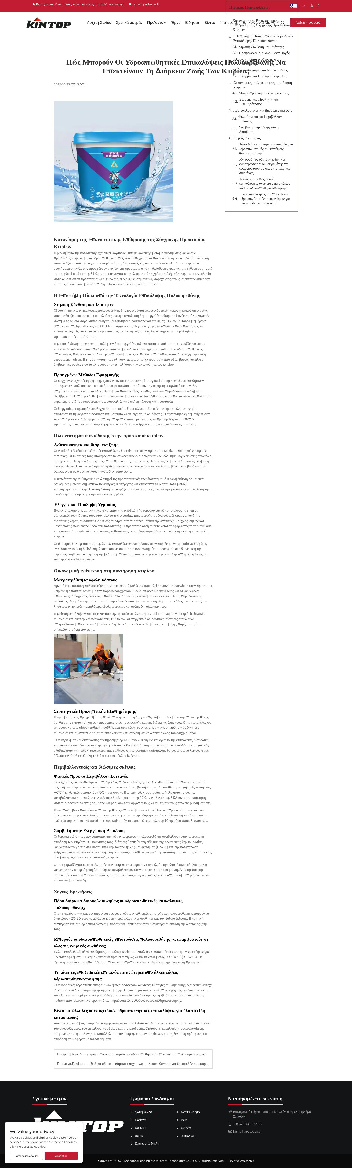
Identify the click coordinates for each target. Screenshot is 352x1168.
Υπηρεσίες (187, 1135)
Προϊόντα (155, 22)
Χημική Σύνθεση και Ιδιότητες (261, 46)
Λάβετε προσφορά (308, 22)
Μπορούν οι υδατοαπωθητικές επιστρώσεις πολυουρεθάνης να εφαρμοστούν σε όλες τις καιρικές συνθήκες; (264, 166)
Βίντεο (209, 22)
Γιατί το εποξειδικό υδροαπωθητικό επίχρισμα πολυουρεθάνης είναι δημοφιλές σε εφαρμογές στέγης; (149, 1063)
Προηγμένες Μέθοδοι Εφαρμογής (264, 53)
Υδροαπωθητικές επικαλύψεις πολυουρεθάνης (87, 310)
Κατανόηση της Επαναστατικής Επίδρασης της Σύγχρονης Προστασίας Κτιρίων (261, 25)
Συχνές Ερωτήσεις (247, 138)
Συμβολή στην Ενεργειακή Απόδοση (259, 129)
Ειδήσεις (192, 22)
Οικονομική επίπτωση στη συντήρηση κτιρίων (263, 84)
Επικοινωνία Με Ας (146, 1143)
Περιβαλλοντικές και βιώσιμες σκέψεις (262, 110)
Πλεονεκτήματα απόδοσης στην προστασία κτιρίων (257, 61)
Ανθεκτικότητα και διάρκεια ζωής (263, 70)
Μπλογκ (185, 1127)
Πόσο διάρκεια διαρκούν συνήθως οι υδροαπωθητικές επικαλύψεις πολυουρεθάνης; (266, 148)
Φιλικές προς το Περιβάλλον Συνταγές (260, 118)
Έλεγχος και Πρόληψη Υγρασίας (263, 76)
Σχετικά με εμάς (129, 22)
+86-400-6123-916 (247, 1124)
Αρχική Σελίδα (99, 22)
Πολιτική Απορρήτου (241, 1161)
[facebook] (318, 6)
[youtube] (312, 6)
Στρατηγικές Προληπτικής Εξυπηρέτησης (258, 101)
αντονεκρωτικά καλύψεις (126, 586)
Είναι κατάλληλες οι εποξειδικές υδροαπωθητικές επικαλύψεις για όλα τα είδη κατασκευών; (265, 198)
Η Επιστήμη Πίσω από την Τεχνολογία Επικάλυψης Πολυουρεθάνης (263, 38)
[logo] (48, 23)
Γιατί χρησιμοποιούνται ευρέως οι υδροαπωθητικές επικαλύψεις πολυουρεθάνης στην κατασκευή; (153, 1054)
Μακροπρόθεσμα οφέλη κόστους (264, 93)
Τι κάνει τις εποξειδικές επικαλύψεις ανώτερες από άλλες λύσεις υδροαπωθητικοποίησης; (264, 183)
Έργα (176, 22)
